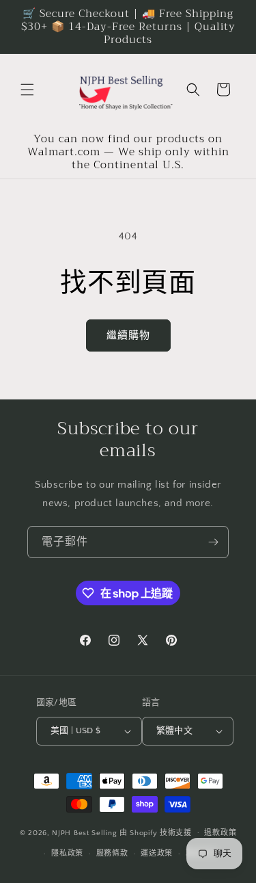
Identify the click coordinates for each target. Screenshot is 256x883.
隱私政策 (67, 853)
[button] (27, 90)
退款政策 (220, 833)
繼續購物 (128, 335)
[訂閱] (213, 542)
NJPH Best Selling (85, 832)
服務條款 (112, 853)
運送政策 (157, 853)
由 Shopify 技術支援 (155, 832)
